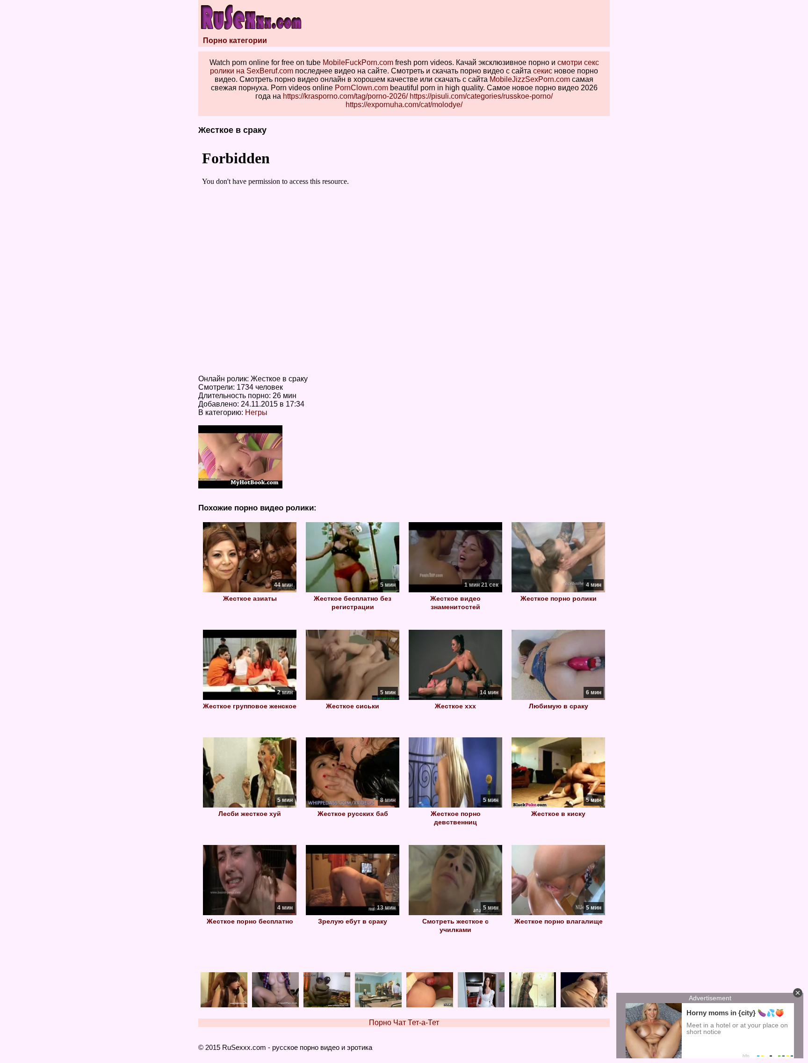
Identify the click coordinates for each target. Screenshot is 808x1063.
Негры (256, 412)
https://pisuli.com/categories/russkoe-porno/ (481, 96)
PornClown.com (361, 88)
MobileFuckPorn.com (358, 62)
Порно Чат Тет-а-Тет (404, 1023)
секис (542, 71)
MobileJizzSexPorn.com (530, 79)
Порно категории (235, 40)
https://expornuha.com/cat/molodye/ (404, 105)
